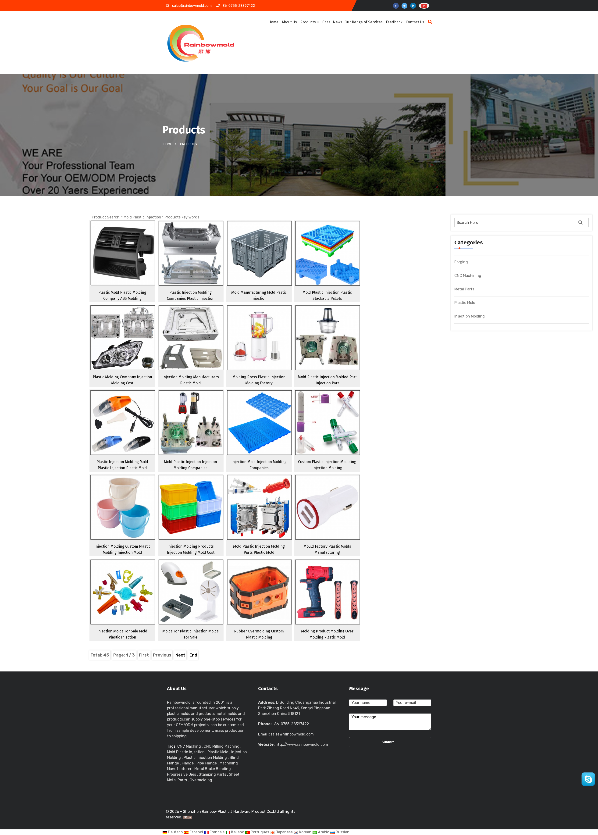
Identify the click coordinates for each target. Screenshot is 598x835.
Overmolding (201, 780)
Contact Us (415, 22)
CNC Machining (467, 275)
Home (273, 22)
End (193, 655)
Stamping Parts (212, 774)
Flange (188, 763)
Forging (461, 262)
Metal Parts (464, 289)
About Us (289, 22)
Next (180, 655)
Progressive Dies (181, 774)
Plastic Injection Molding (205, 757)
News (337, 22)
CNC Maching (189, 746)
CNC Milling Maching (221, 746)
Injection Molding (469, 316)
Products (308, 22)
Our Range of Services (364, 22)
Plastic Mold (464, 302)
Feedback (394, 22)
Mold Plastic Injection (186, 752)
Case (326, 22)
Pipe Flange (206, 763)
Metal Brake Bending (212, 769)
